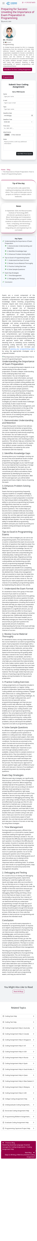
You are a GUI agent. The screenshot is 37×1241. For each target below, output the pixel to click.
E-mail (5, 100)
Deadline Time (7, 119)
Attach (7, 134)
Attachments (7, 132)
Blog (8, 170)
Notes (5, 139)
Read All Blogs (18, 991)
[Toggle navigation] (3, 3)
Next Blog (20, 1155)
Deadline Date (7, 113)
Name (5, 94)
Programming (8, 77)
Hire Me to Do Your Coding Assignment (17, 69)
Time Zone (6, 126)
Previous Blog (17, 1146)
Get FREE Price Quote (24, 154)
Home (3, 170)
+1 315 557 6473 (29, 2)
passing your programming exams (22, 349)
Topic (4, 107)
